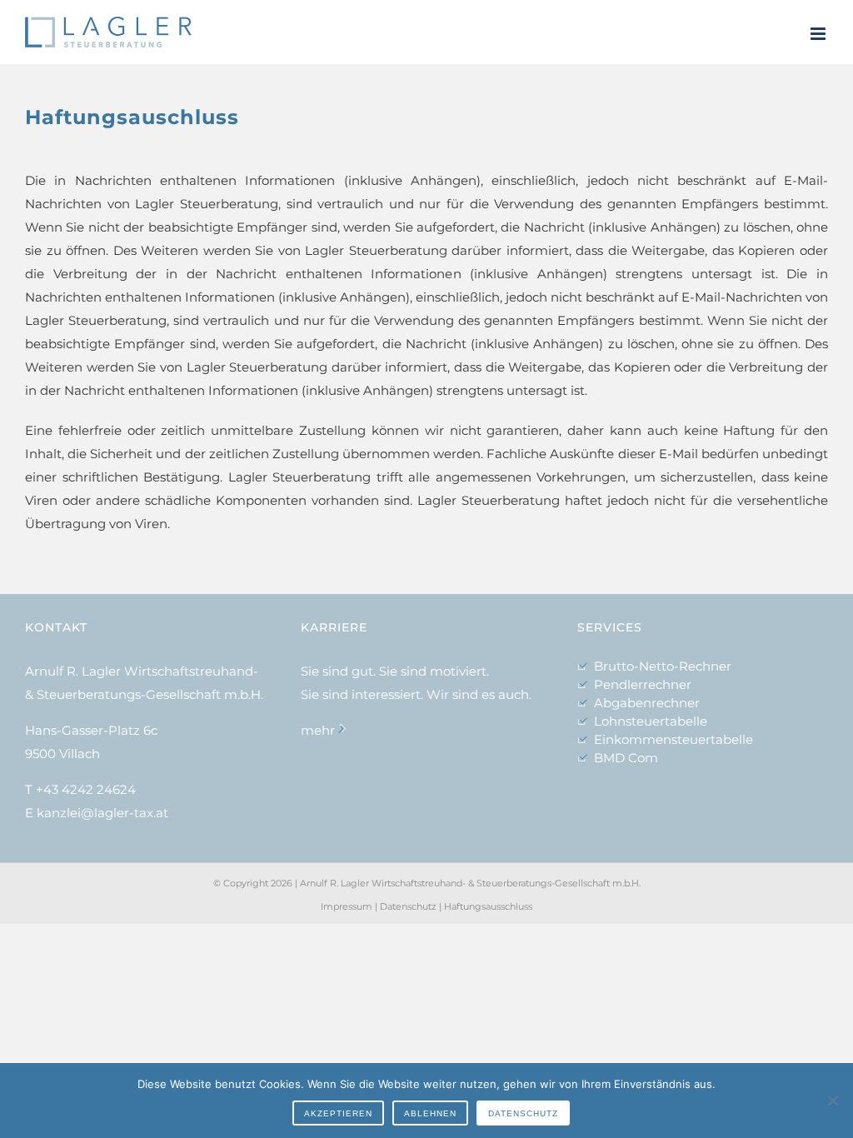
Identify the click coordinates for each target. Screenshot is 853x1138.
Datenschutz (408, 906)
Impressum (346, 906)
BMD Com (626, 758)
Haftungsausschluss (488, 906)
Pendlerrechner (642, 684)
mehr (318, 730)
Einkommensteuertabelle (673, 739)
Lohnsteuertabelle (650, 721)
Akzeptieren (338, 1113)
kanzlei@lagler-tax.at (102, 813)
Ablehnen (430, 1113)
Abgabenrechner (647, 703)
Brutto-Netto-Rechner (662, 666)
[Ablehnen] (832, 1100)
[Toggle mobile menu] (819, 33)
